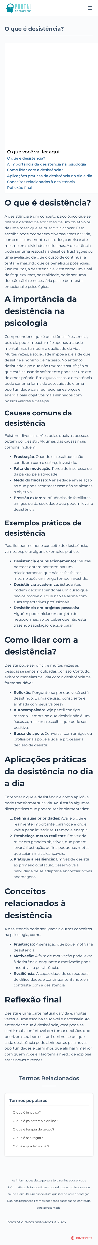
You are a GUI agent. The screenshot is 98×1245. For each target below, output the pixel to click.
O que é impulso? (27, 1112)
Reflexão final (19, 187)
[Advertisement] (49, 97)
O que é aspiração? (28, 1138)
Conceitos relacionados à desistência (41, 182)
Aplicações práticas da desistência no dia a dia (49, 176)
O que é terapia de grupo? (33, 1129)
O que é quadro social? (31, 1146)
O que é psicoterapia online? (35, 1121)
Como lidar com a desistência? (35, 170)
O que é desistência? (26, 158)
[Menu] (90, 8)
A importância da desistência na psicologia (46, 164)
